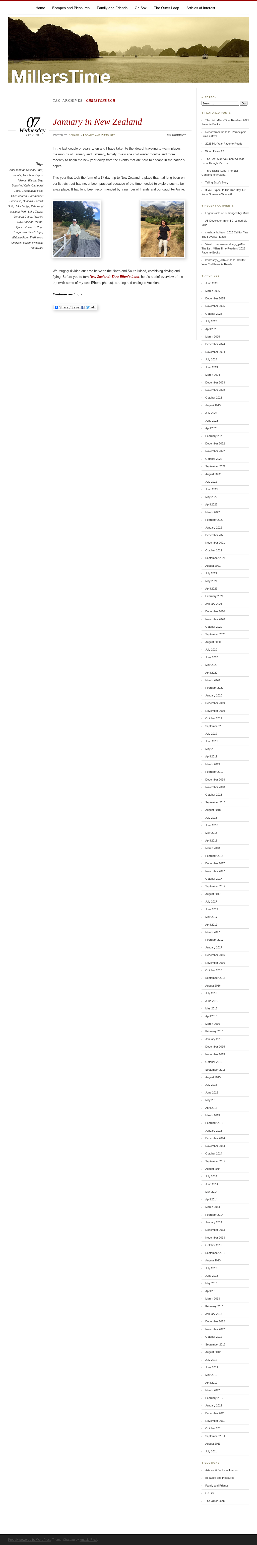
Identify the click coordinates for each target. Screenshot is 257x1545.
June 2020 (211, 657)
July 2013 (211, 1268)
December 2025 (215, 298)
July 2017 (211, 901)
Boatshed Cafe (21, 185)
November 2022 (215, 451)
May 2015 (211, 1100)
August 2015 (213, 1077)
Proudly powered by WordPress (29, 1539)
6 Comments (177, 135)
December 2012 (215, 1321)
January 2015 (213, 1130)
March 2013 (212, 1298)
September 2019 (215, 726)
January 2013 (213, 1313)
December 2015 (215, 1046)
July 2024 (211, 359)
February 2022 (214, 519)
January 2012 (213, 1405)
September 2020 (215, 634)
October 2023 (213, 397)
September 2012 (215, 1344)
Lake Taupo (35, 211)
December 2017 (215, 863)
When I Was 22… (216, 151)
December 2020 (215, 611)
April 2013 (211, 1291)
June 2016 (211, 1000)
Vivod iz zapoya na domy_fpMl (223, 244)
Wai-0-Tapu (35, 232)
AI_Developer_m (215, 220)
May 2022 (211, 496)
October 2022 (213, 458)
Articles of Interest (200, 8)
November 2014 (215, 1145)
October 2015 (213, 1061)
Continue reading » (67, 294)
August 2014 (213, 1168)
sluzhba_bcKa (214, 232)
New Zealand (25, 221)
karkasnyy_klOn (215, 260)
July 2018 (211, 817)
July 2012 (211, 1359)
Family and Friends (112, 8)
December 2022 (215, 443)
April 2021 (211, 588)
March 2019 (212, 764)
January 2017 (213, 947)
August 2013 (213, 1260)
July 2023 (211, 412)
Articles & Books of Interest (221, 1470)
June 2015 (211, 1092)
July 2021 (211, 573)
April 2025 (211, 329)
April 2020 (211, 672)
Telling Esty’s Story (216, 182)
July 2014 (211, 1176)
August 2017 (213, 893)
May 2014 (211, 1191)
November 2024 (215, 351)
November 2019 (215, 710)
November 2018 (215, 787)
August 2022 (213, 474)
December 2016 (215, 954)
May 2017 (211, 916)
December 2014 (215, 1138)
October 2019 (213, 718)
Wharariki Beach (21, 242)
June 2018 (211, 825)
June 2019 (211, 741)
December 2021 (215, 535)
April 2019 (211, 756)
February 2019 (214, 771)
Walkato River (20, 237)
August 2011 (212, 1443)
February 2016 (214, 1031)
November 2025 (215, 305)
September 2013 (215, 1252)
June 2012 (211, 1367)
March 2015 (212, 1115)
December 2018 (215, 779)
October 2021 (213, 550)
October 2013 (213, 1245)
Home (40, 8)
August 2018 (213, 809)
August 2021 (213, 565)
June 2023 (211, 420)
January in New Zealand (97, 121)
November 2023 (215, 390)
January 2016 (213, 1039)
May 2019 (211, 748)
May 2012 (211, 1374)
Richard (73, 135)
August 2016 (213, 985)
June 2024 (211, 367)
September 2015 (215, 1069)
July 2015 (211, 1084)
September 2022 (215, 466)
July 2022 (211, 481)
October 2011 (213, 1428)
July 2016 (211, 993)
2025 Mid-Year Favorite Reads (223, 143)
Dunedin (28, 201)
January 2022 (213, 527)
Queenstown (24, 227)
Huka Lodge (22, 206)
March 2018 (212, 848)
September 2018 (215, 802)
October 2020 (213, 626)
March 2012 (212, 1390)
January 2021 (213, 603)
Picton (38, 221)
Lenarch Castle (23, 216)
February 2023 (214, 435)
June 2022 (211, 489)
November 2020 (215, 619)
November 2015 (215, 1054)
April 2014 (211, 1199)
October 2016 (213, 970)
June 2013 (211, 1275)
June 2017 (211, 909)
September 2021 (215, 557)
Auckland (28, 175)
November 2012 (215, 1329)
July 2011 (211, 1451)
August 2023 (213, 405)
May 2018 (211, 832)
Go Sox (141, 8)
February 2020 (214, 687)
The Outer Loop (166, 8)
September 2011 (215, 1436)
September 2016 (215, 977)
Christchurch (19, 196)
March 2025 (212, 336)
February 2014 (214, 1214)
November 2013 (215, 1237)
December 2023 (215, 382)
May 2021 (211, 581)
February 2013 (214, 1306)
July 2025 (211, 321)
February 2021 (214, 596)
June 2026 (211, 283)
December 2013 (215, 1229)
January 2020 (213, 695)
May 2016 (211, 1008)
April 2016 (211, 1016)
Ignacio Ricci (88, 1539)
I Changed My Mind (236, 213)
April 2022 (211, 504)
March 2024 (212, 374)
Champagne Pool (32, 190)
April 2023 (211, 428)
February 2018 (214, 855)
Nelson (38, 216)
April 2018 (211, 840)
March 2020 (212, 680)
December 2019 (215, 702)
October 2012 (213, 1336)
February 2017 (214, 939)
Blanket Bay (35, 180)
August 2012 (213, 1352)
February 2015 (214, 1122)
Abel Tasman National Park (26, 169)
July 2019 (211, 733)
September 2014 (215, 1161)
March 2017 (212, 932)
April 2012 (211, 1382)
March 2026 (212, 290)
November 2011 (215, 1420)
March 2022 (212, 512)
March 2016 (212, 1023)
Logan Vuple (212, 213)
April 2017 (211, 924)
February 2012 (214, 1397)
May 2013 (211, 1283)
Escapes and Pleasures (71, 8)
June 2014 (211, 1184)
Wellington (36, 237)
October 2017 (213, 878)
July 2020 (211, 649)
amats (17, 175)
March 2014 (212, 1206)
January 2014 (213, 1222)
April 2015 (211, 1107)
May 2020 (211, 664)
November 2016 (215, 962)
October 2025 (213, 313)
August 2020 (213, 641)
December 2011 (215, 1413)
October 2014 (213, 1153)
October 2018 (213, 794)
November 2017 (215, 871)
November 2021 (215, 542)
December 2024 (215, 344)
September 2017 (215, 886)
